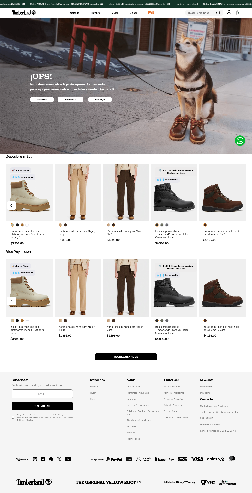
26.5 (177, 199)
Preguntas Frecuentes (138, 392)
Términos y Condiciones (139, 420)
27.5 (157, 208)
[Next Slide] (240, 205)
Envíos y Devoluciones (138, 405)
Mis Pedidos (206, 386)
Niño (92, 398)
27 (186, 199)
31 (87, 216)
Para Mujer (100, 99)
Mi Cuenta (205, 392)
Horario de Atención (210, 424)
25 (34, 216)
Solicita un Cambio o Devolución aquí (143, 412)
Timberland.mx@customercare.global (219, 412)
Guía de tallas (133, 386)
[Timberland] (24, 15)
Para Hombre (70, 99)
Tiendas (131, 432)
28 (167, 208)
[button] (229, 12)
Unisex (133, 12)
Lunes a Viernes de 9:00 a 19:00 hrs (218, 430)
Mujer (115, 12)
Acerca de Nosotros (173, 398)
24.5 (24, 216)
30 (157, 216)
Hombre (95, 12)
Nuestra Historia (172, 386)
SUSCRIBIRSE (42, 406)
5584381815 (206, 418)
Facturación (132, 426)
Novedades (42, 99)
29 (77, 216)
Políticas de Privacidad (25, 420)
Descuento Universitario (176, 417)
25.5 (157, 199)
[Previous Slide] (11, 205)
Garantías (131, 398)
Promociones (133, 438)
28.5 (177, 208)
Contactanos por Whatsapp (214, 405)
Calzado (74, 12)
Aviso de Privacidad (173, 405)
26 (167, 199)
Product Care (170, 411)
